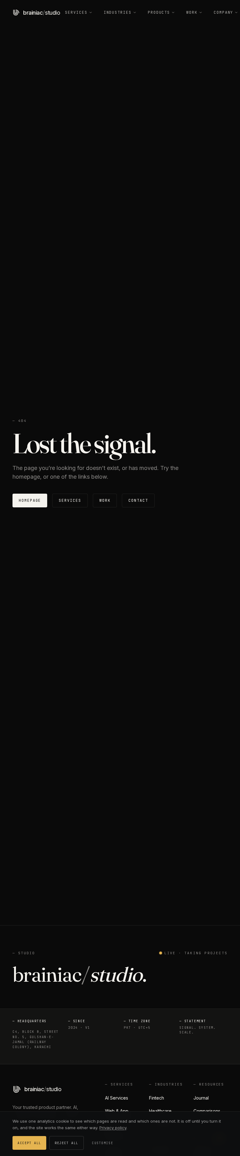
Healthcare (160, 1111)
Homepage (30, 500)
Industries (118, 12)
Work (192, 12)
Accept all (29, 1143)
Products (159, 12)
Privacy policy (112, 1127)
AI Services (116, 1097)
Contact (138, 500)
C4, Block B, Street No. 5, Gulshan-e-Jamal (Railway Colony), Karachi (35, 1039)
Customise (102, 1143)
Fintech (156, 1097)
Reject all (66, 1143)
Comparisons (206, 1111)
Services (76, 12)
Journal (201, 1097)
